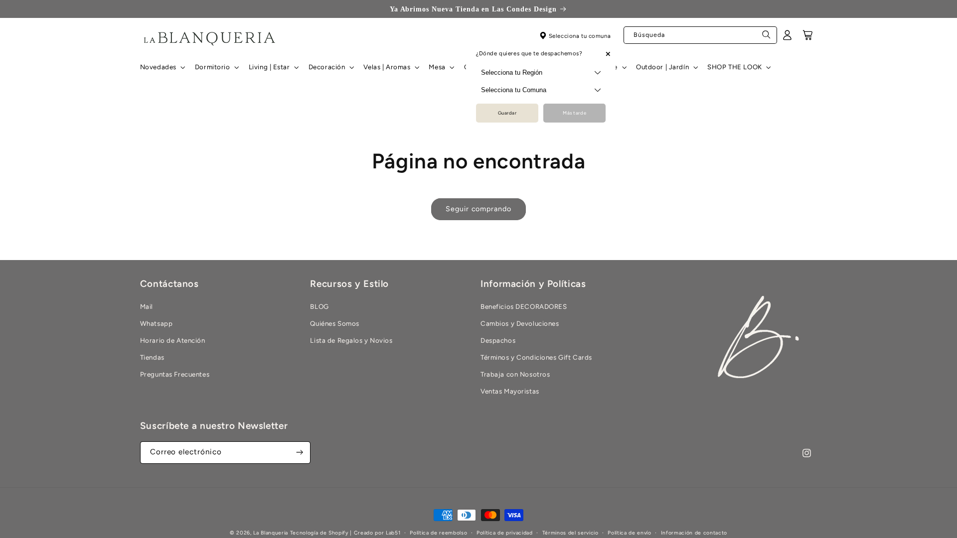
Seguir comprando (478, 208)
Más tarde (574, 113)
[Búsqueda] (766, 37)
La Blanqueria (270, 533)
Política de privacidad (505, 533)
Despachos (497, 340)
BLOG (319, 306)
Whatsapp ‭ (157, 323)
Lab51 (393, 533)
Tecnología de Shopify (319, 533)
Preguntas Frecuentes (174, 374)
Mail (146, 306)
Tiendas (152, 357)
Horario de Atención (172, 340)
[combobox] (700, 35)
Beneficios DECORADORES (523, 306)
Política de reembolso (438, 533)
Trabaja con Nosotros (515, 374)
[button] (161, 67)
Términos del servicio (570, 533)
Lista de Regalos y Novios (351, 340)
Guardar (507, 113)
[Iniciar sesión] (787, 38)
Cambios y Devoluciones (519, 323)
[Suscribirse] (299, 452)
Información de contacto (694, 533)
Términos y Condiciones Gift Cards (536, 357)
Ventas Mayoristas (509, 391)
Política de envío (629, 533)
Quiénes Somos (334, 323)
